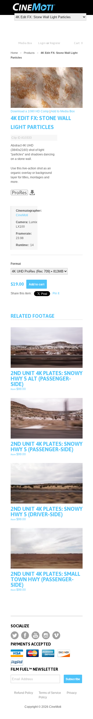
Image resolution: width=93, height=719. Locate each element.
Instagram (46, 635)
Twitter (15, 635)
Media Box (25, 43)
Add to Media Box (63, 111)
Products (29, 52)
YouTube (35, 635)
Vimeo (56, 635)
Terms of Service (50, 693)
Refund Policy (23, 693)
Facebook (25, 635)
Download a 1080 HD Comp (30, 111)
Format (16, 263)
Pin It (56, 293)
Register (55, 43)
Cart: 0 (78, 43)
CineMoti (22, 215)
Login (42, 43)
